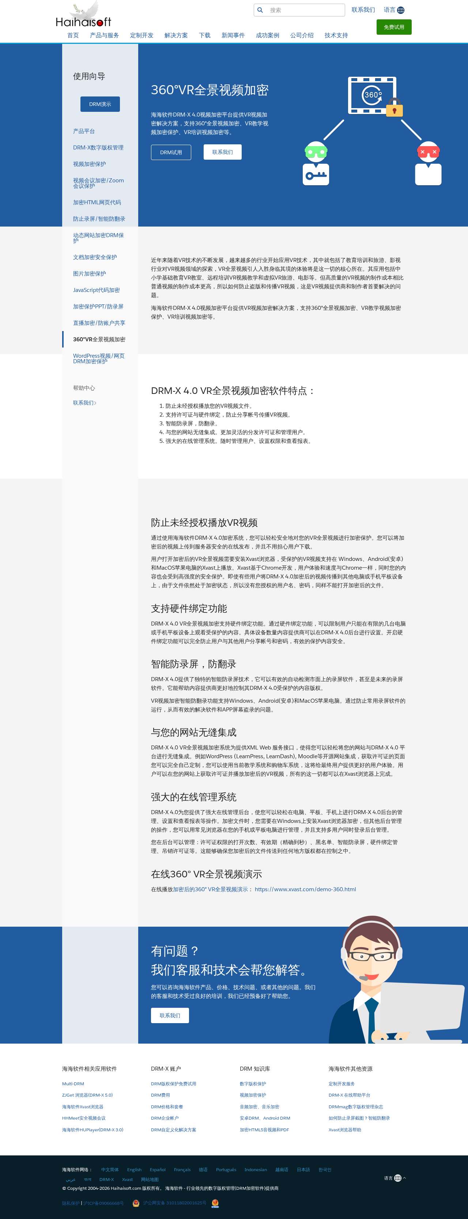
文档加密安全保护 (95, 257)
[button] (394, 27)
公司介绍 (302, 35)
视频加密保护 (89, 163)
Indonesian (256, 1169)
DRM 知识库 (255, 1068)
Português (226, 1169)
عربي (71, 1179)
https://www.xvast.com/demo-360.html (305, 889)
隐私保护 (71, 1203)
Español (158, 1169)
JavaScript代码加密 (96, 289)
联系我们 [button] (363, 10)
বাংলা (87, 1179)
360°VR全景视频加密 (99, 339)
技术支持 (336, 35)
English (134, 1169)
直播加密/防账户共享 (99, 322)
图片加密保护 (89, 273)
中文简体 (110, 1169)
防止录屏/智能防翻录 (99, 218)
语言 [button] (390, 10)
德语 (203, 1169)
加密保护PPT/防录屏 (98, 306)
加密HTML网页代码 (97, 202)
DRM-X (106, 1179)
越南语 (281, 1169)
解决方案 (176, 35)
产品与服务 (104, 35)
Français (182, 1169)
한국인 (325, 1169)
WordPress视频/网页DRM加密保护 (99, 358)
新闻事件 (233, 35)
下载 (205, 35)
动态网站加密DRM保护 (98, 238)
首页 (73, 35)
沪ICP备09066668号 (103, 1203)
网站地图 (150, 1179)
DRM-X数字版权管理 (98, 147)
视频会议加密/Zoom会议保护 (98, 183)
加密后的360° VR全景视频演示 (210, 889)
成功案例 (267, 35)
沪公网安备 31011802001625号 (175, 1203)
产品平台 (84, 131)
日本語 (303, 1169)
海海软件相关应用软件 (89, 1068)
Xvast (127, 1179)
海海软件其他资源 (351, 1068)
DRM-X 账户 (166, 1068)
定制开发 (142, 35)
